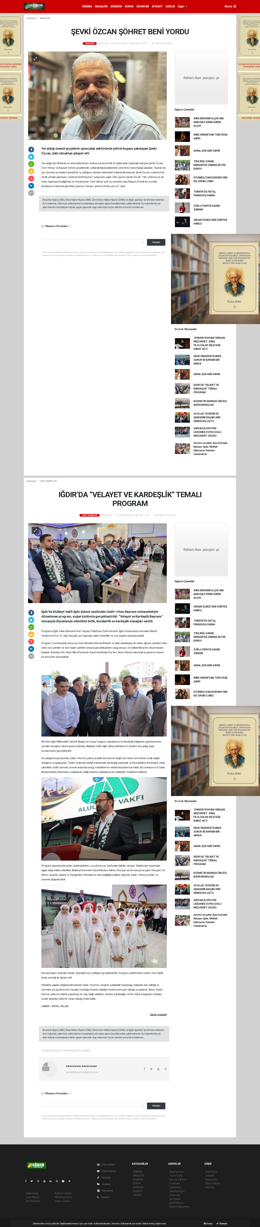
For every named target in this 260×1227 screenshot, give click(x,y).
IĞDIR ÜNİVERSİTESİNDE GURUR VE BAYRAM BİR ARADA (207, 360)
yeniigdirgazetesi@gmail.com (82, 1072)
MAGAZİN (101, 6)
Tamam (223, 1223)
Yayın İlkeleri (32, 1197)
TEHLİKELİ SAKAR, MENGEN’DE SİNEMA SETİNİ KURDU (209, 165)
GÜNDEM (116, 6)
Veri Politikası (33, 1201)
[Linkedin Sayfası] (52, 1181)
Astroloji (210, 1187)
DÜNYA (129, 6)
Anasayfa (32, 18)
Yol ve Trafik (176, 1175)
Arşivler (106, 1184)
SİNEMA (87, 6)
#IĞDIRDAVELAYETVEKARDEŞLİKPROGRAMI (66, 1050)
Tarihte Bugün (177, 1191)
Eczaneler (174, 1183)
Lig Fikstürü (175, 1187)
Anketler (210, 1175)
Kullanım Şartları (63, 1193)
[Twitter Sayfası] (33, 1181)
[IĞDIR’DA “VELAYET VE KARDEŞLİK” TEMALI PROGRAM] (97, 563)
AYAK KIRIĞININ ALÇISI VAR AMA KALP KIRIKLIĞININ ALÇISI (208, 122)
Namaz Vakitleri (177, 1179)
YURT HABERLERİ (48, 481)
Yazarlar (106, 1177)
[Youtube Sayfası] (45, 1181)
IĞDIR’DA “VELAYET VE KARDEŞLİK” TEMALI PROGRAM (206, 389)
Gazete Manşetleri (179, 1206)
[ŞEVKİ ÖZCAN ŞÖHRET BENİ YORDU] (97, 95)
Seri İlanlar (175, 1199)
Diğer (181, 6)
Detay (209, 1223)
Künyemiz (107, 1190)
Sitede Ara (211, 1171)
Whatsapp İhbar (63, 1197)
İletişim (105, 1197)
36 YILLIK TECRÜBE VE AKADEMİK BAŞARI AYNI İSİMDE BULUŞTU (206, 417)
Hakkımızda (32, 1193)
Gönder (156, 242)
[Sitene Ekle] (70, 1181)
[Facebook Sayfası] (27, 1181)
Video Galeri (108, 1171)
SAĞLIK (170, 6)
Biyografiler (212, 1179)
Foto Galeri (108, 1164)
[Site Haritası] (64, 1181)
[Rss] (58, 1181)
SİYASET (157, 6)
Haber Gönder (62, 1201)
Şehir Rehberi (176, 1202)
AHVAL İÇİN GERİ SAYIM (206, 150)
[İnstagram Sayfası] (39, 1181)
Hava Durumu (176, 1171)
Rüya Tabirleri (213, 1183)
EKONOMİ (143, 6)
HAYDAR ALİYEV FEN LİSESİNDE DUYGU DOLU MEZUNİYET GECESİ (207, 432)
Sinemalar (174, 1195)
